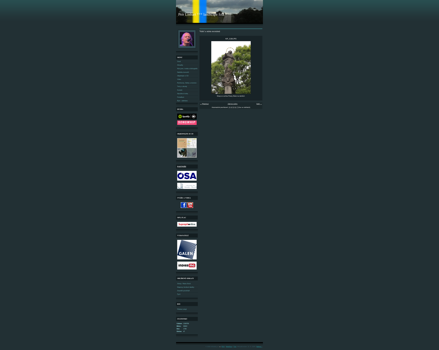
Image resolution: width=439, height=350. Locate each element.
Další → (259, 104)
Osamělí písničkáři (183, 291)
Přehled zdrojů (182, 309)
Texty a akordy (182, 86)
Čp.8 (178, 294)
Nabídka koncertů (183, 72)
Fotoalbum (180, 97)
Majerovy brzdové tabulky (185, 287)
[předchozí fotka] (203, 67)
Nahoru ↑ (259, 346)
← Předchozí (204, 104)
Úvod (179, 61)
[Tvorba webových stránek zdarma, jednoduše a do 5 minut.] (220, 346)
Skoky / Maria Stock (184, 283)
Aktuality (180, 65)
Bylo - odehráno (182, 101)
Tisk (234, 346)
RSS (223, 346)
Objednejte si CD (182, 76)
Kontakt (179, 90)
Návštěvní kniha (182, 93)
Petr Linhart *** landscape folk (201, 14)
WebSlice (229, 346)
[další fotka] (258, 67)
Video (179, 79)
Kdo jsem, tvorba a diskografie (187, 68)
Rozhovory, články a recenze (186, 83)
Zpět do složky (233, 104)
